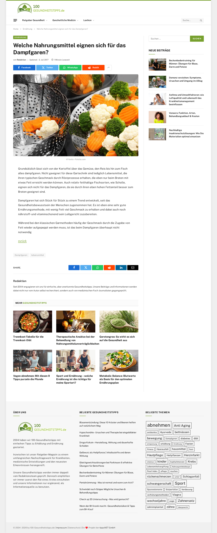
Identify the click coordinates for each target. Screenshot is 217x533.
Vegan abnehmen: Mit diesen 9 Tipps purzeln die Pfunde (31, 377)
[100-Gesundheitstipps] (41, 8)
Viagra (176, 494)
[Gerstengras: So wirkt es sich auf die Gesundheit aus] (118, 322)
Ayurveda (165, 432)
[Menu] (15, 20)
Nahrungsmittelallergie (181, 467)
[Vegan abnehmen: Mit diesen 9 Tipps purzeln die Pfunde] (32, 361)
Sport (180, 483)
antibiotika (152, 432)
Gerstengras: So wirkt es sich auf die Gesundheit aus (117, 338)
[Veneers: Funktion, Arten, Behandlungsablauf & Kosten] (157, 117)
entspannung (152, 444)
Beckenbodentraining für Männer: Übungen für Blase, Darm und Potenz (183, 63)
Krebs (192, 461)
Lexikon (87, 20)
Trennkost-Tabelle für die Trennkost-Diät (28, 338)
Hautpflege (155, 455)
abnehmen (158, 425)
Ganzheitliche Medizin (64, 20)
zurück (22, 240)
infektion (150, 462)
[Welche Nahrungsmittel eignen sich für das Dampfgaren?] (75, 115)
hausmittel (179, 449)
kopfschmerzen (177, 462)
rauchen (174, 471)
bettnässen (182, 432)
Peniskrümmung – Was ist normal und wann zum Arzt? (106, 482)
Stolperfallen (172, 489)
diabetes (185, 438)
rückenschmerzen (159, 476)
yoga (171, 501)
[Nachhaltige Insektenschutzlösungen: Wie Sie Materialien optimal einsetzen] (157, 134)
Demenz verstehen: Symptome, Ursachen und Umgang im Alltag (186, 79)
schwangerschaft (159, 483)
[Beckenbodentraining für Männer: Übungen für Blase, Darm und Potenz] (157, 65)
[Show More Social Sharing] (108, 67)
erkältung (165, 443)
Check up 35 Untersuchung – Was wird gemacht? (104, 499)
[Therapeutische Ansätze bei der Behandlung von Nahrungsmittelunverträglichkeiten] (75, 322)
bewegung (154, 438)
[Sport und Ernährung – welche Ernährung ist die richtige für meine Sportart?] (75, 361)
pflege (164, 471)
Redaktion (21, 60)
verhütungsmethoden (158, 495)
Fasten (189, 443)
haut (191, 449)
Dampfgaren (21, 255)
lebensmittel (37, 255)
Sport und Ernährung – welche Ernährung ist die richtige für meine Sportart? (74, 379)
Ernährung (20, 37)
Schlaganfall (191, 476)
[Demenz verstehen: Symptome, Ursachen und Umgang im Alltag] (157, 82)
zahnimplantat (155, 507)
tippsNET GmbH (107, 527)
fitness (150, 449)
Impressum (61, 527)
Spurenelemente (154, 489)
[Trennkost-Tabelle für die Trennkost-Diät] (32, 322)
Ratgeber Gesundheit (33, 20)
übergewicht (183, 507)
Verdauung (186, 489)
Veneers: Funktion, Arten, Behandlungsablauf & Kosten (184, 114)
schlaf (177, 477)
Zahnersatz (186, 500)
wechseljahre (156, 500)
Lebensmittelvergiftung (158, 466)
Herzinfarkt (192, 455)
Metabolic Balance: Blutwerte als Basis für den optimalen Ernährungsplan (117, 379)
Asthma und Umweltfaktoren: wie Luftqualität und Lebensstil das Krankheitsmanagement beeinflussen (186, 100)
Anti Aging (182, 426)
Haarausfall (163, 449)
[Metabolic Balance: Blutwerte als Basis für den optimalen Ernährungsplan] (118, 361)
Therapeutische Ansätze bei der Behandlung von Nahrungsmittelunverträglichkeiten (75, 340)
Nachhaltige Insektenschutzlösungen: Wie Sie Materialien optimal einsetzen (186, 133)
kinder (162, 461)
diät (196, 438)
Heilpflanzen (174, 455)
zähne (171, 506)
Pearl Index (152, 471)
